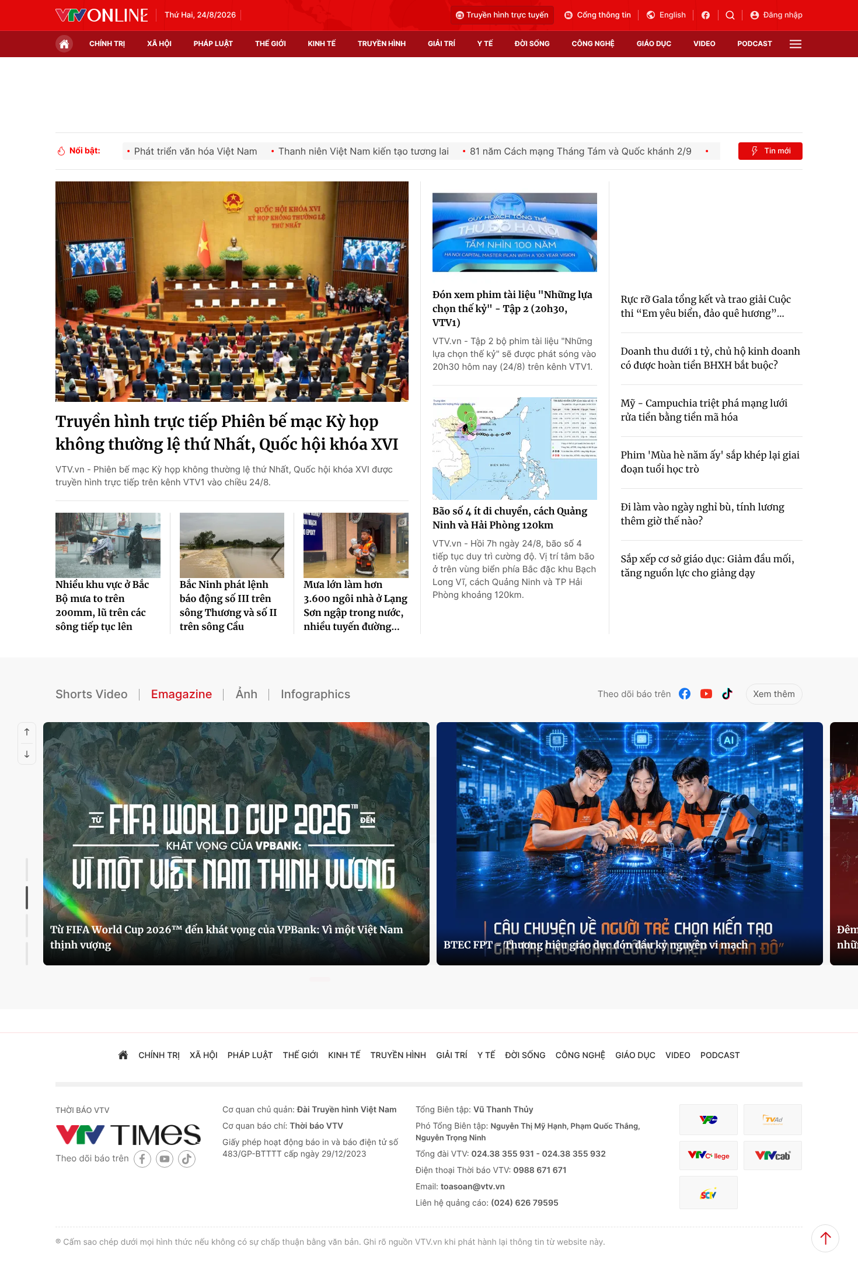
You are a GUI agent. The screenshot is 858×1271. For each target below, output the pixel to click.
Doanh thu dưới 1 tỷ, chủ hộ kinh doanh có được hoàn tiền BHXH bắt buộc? (711, 359)
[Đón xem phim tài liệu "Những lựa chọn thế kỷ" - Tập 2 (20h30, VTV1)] (515, 232)
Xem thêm (774, 693)
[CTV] (708, 1156)
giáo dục (654, 43)
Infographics (315, 694)
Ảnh (246, 694)
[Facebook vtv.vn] (709, 15)
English (673, 15)
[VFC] (708, 1119)
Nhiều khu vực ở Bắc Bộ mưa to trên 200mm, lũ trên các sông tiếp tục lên (102, 606)
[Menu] (796, 44)
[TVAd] (773, 1119)
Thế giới (270, 43)
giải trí (441, 43)
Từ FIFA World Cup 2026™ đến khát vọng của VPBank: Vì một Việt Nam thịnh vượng (226, 937)
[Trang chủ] (64, 43)
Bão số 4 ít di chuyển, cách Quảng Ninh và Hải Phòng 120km (510, 518)
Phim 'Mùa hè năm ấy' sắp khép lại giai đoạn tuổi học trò (710, 462)
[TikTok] (727, 694)
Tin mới (777, 151)
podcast (755, 43)
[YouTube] (706, 694)
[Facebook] (685, 694)
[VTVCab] (773, 1156)
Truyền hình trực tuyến (507, 15)
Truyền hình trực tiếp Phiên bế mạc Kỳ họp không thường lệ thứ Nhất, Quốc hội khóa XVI (227, 433)
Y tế (485, 43)
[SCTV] (708, 1192)
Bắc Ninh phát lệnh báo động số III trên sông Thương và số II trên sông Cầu (228, 606)
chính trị (107, 43)
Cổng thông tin (604, 15)
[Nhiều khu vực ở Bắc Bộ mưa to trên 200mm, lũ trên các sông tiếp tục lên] (108, 545)
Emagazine (181, 694)
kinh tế (322, 43)
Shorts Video (91, 694)
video (704, 43)
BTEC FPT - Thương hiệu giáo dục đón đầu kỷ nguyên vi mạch (596, 945)
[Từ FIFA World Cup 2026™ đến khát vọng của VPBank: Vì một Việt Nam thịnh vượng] (236, 843)
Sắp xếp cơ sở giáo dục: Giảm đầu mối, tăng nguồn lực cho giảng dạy (708, 566)
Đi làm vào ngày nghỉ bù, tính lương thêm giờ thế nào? (702, 514)
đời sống (532, 43)
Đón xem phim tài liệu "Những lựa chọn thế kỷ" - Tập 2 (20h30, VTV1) (512, 309)
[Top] (825, 1238)
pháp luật (213, 43)
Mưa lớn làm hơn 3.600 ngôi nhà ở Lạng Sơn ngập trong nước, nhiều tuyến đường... (355, 606)
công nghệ (593, 43)
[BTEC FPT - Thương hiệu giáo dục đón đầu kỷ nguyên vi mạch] (630, 843)
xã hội (159, 43)
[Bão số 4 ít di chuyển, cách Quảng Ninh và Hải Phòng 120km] (515, 448)
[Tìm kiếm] (734, 15)
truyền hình (382, 43)
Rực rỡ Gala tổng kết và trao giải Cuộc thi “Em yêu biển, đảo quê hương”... (706, 307)
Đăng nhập (783, 15)
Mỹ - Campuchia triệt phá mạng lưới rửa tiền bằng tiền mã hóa (704, 410)
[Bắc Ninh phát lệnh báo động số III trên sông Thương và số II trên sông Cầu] (232, 545)
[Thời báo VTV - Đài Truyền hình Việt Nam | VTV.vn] (101, 15)
